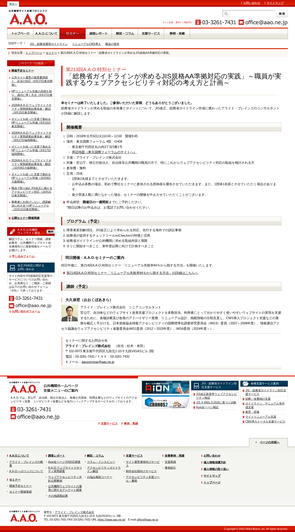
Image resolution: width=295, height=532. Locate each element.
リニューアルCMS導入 (86, 44)
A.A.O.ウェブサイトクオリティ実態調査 (65, 469)
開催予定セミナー (22, 70)
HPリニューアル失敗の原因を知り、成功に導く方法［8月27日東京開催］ (31, 95)
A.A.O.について (19, 455)
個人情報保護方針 (215, 462)
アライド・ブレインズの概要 (26, 463)
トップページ (33, 52)
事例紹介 (170, 467)
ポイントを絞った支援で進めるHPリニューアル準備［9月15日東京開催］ (31, 122)
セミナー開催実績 (20, 491)
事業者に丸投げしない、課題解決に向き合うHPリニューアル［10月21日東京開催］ (31, 205)
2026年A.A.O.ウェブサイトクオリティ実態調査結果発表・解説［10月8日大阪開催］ (31, 164)
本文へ (13, 4)
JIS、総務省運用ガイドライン (49, 44)
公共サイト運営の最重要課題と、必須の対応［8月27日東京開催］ (31, 81)
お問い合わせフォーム (26, 311)
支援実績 (170, 462)
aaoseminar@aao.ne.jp (98, 362)
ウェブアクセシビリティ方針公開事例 (65, 478)
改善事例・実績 (174, 455)
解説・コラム (95, 455)
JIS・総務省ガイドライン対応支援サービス (265, 392)
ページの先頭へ (269, 442)
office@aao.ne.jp (147, 519)
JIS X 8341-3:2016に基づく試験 (216, 402)
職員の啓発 (112, 44)
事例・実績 (131, 423)
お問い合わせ (251, 3)
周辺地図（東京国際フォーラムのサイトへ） (104, 152)
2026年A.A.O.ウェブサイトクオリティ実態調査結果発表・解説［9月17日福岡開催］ (31, 136)
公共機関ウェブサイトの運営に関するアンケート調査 (65, 488)
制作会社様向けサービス (141, 471)
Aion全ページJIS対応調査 (64, 462)
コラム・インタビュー (101, 462)
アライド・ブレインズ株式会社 (74, 512)
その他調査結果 (58, 495)
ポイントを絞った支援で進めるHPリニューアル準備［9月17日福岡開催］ (31, 150)
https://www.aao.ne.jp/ (111, 519)
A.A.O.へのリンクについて (26, 471)
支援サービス (109, 423)
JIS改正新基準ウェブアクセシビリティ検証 (216, 395)
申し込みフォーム (23, 256)
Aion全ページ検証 (207, 407)
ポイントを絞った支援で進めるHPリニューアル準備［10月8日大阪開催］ (31, 178)
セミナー (51, 52)
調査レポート (56, 455)
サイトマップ (275, 3)
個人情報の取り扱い (216, 469)
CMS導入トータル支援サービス (265, 421)
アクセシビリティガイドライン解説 (104, 469)
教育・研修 (252, 412)
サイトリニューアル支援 (260, 416)
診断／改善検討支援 (258, 398)
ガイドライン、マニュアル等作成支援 (265, 405)
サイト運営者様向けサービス (143, 463)
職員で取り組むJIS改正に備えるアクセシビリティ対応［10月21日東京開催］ (31, 191)
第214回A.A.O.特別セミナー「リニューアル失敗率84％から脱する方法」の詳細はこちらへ (132, 273)
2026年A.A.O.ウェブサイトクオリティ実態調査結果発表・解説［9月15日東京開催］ (31, 109)
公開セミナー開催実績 (25, 218)
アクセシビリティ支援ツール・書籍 (143, 478)
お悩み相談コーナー (99, 477)
